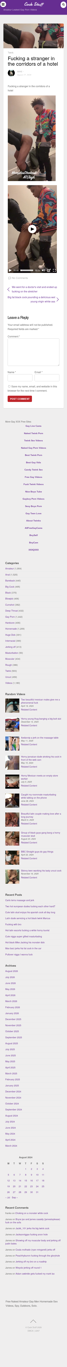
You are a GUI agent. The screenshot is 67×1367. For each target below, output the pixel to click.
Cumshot (9, 604)
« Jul (7, 1197)
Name (12, 372)
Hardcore (9, 622)
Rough (8, 664)
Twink (10, 52)
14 (20, 1180)
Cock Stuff (32, 1327)
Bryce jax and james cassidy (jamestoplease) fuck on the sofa (32, 1220)
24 (37, 1186)
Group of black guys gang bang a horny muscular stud (40, 834)
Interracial (10, 640)
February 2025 (12, 1079)
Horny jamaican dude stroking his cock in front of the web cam (41, 758)
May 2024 (10, 1133)
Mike (20, 71)
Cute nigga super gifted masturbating (23, 936)
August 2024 (11, 1115)
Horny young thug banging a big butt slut (41, 718)
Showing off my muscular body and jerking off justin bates (33, 1242)
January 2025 (12, 1085)
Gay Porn (10, 616)
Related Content (29, 709)
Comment (14, 336)
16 (31, 1180)
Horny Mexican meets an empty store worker (39, 777)
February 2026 (12, 1007)
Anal (7, 574)
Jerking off (10, 646)
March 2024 (11, 1145)
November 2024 (13, 1097)
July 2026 (10, 977)
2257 (37, 1330)
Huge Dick (10, 634)
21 (20, 1186)
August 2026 (11, 971)
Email (39, 372)
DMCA (31, 1330)
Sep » (15, 1197)
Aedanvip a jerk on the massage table (39, 737)
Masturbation (11, 652)
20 (14, 1186)
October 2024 (12, 1103)
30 (31, 1192)
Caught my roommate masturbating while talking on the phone (38, 796)
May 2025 (10, 1061)
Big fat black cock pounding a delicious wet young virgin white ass (31, 299)
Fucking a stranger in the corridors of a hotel (33, 60)
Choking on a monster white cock (31, 1213)
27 (14, 1192)
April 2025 (10, 1067)
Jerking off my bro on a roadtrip (31, 1261)
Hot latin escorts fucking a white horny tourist (27, 930)
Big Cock (9, 586)
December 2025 (13, 1019)
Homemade (11, 628)
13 (14, 1180)
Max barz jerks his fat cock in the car (23, 948)
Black (8, 592)
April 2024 (10, 1139)
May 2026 (10, 989)
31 (37, 1192)
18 (43, 1180)
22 (25, 1186)
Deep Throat (11, 610)
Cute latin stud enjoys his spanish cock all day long (30, 912)
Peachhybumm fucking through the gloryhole (38, 1255)
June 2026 (10, 983)
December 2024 (13, 1091)
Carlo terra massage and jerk (19, 900)
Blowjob (9, 598)
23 (31, 1186)
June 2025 (10, 1055)
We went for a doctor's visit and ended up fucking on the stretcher (34, 289)
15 (25, 1180)
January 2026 (12, 1013)
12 (8, 1180)
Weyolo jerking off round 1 (29, 1267)
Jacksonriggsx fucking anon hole (32, 1234)
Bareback (10, 580)
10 (37, 1174)
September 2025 (13, 1037)
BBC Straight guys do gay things (37, 851)
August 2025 (11, 1043)
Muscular (9, 658)
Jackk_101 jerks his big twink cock (32, 1228)
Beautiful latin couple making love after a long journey (41, 815)
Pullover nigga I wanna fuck (19, 954)
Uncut (8, 676)
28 (20, 1192)
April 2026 (10, 995)
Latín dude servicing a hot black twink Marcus (27, 918)
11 (43, 1174)
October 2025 (12, 1031)
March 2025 (11, 1073)
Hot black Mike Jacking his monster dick (25, 942)
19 (8, 1186)
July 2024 (10, 1121)
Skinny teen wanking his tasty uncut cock (41, 870)
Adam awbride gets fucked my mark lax (35, 1273)
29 (25, 1192)
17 (37, 1180)
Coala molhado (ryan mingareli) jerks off (35, 1249)
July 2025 (10, 1049)
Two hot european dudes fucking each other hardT (30, 906)
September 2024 (13, 1109)
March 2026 (11, 1001)
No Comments (20, 278)
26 (8, 1192)
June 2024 (10, 1127)
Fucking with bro (13, 924)
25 (43, 1186)
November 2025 (13, 1025)
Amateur (9, 568)
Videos (8, 682)
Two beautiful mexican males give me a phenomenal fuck (40, 701)
